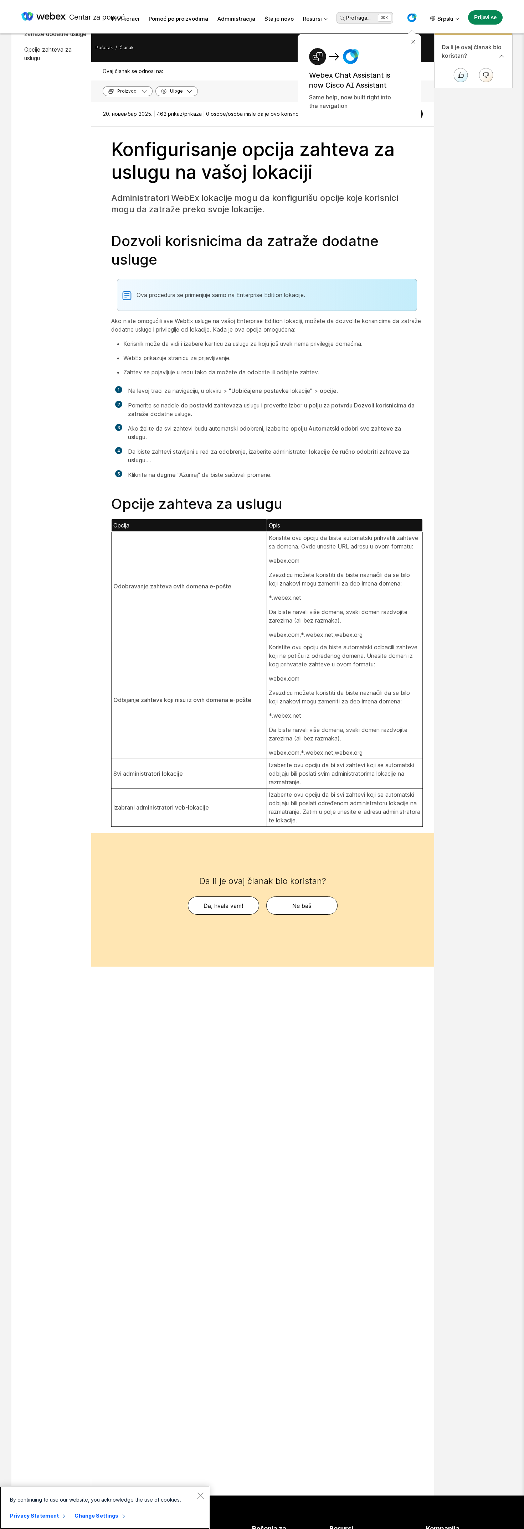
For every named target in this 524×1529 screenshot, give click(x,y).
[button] (411, 18)
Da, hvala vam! (223, 905)
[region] (105, 1507)
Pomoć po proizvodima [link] (178, 18)
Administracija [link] (236, 18)
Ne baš (301, 905)
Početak (104, 47)
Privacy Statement (34, 1516)
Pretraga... (358, 18)
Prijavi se (485, 17)
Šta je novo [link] (279, 18)
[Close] (200, 1495)
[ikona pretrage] (342, 18)
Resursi (312, 18)
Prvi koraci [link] (125, 18)
